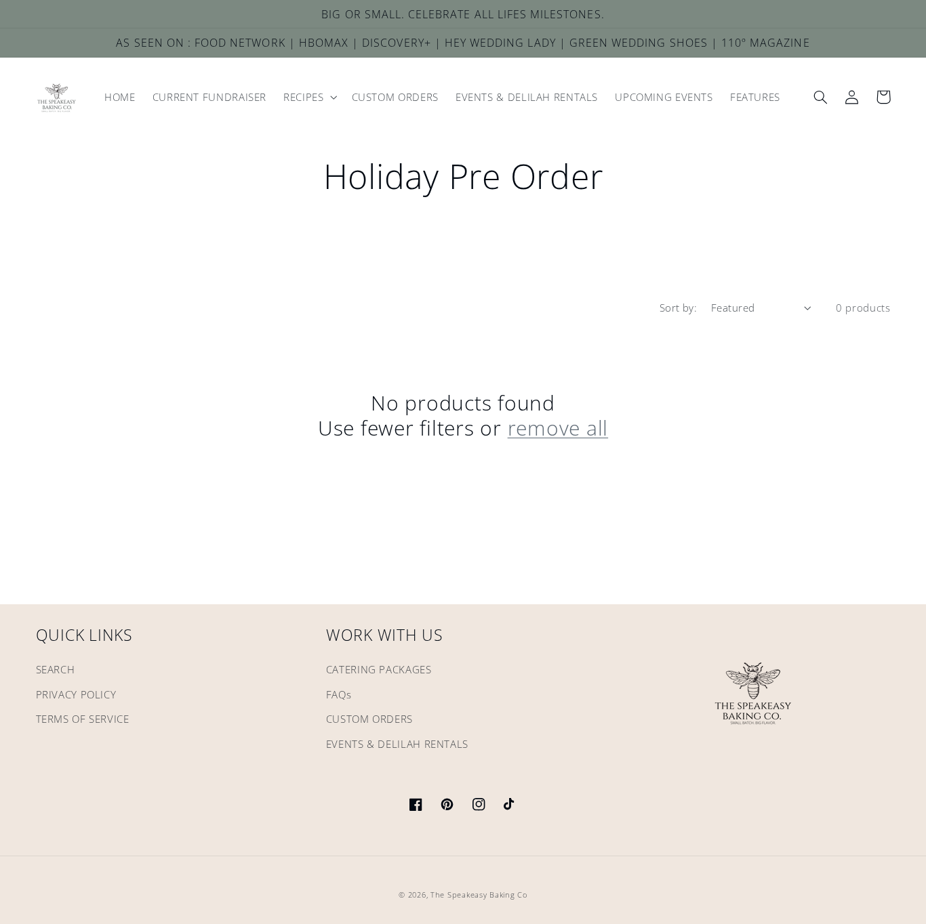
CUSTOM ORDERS (369, 719)
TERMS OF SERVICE (82, 719)
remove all (558, 428)
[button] (309, 97)
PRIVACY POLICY (76, 694)
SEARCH (55, 669)
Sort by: (678, 307)
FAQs (339, 694)
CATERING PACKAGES (379, 669)
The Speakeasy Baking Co (478, 895)
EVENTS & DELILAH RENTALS (397, 744)
